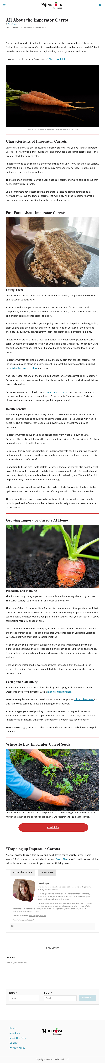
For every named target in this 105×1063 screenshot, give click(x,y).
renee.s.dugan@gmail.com (37, 915)
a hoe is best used (84, 699)
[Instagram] (12, 926)
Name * (13, 993)
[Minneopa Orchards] (52, 5)
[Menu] (4, 5)
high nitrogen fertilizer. (59, 692)
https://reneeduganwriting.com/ (23, 920)
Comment (11, 957)
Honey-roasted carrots (56, 392)
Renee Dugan (12, 24)
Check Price (53, 827)
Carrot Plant (62, 859)
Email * (48, 993)
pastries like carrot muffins (23, 368)
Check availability (58, 59)
